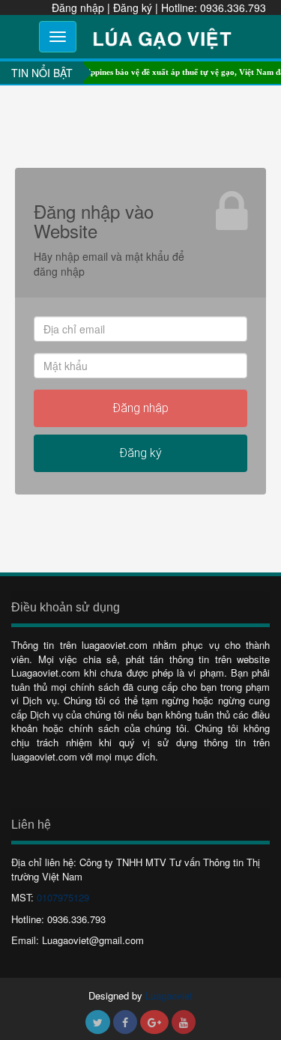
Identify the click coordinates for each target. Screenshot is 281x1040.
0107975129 (63, 897)
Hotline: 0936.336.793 (213, 7)
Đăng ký (132, 7)
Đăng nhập (78, 7)
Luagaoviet (169, 995)
